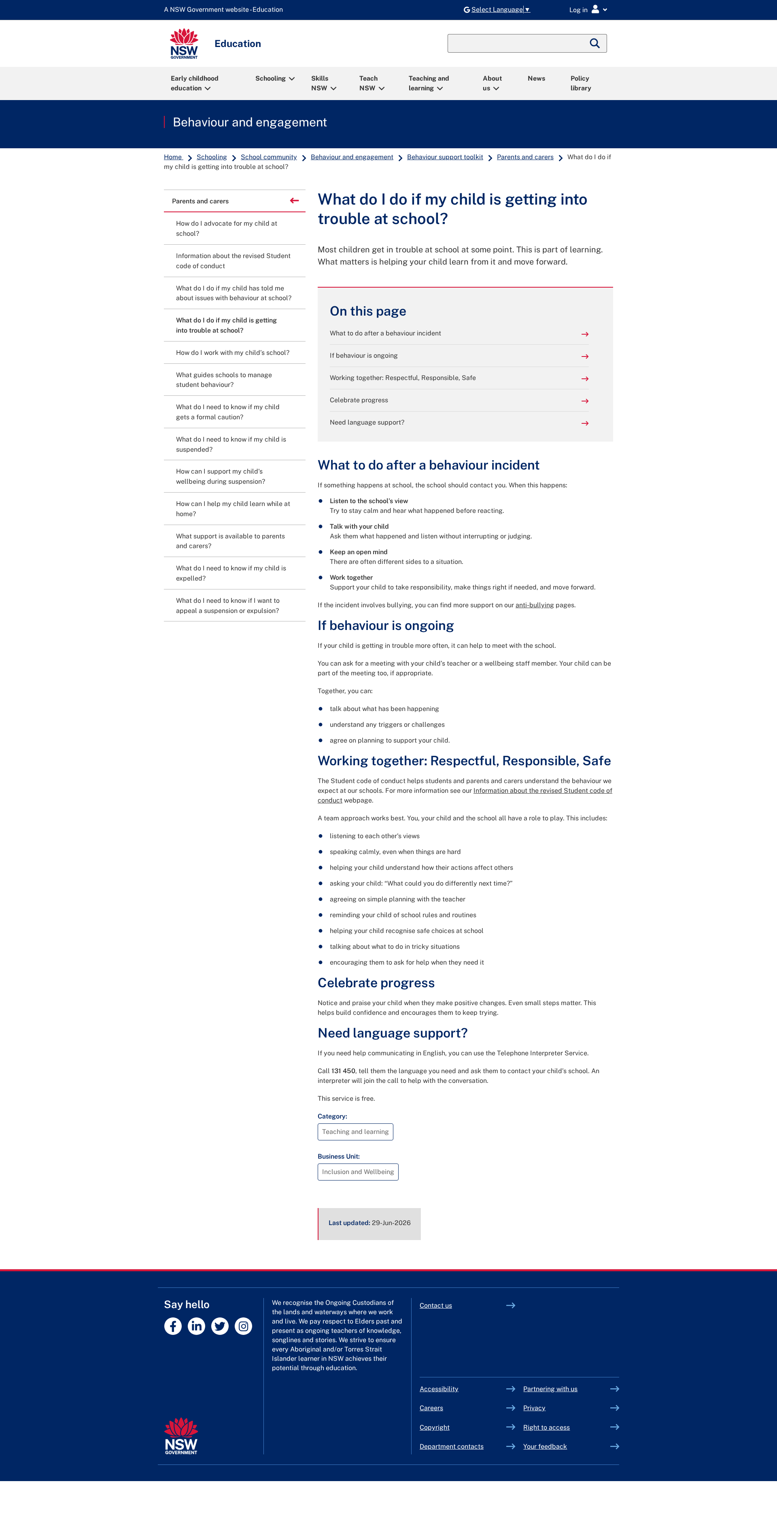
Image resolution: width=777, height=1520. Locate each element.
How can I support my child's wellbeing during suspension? (220, 476)
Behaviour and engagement (250, 122)
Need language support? (367, 422)
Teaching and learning (429, 83)
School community (269, 157)
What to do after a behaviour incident (385, 333)
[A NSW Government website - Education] (225, 10)
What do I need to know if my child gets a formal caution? (228, 412)
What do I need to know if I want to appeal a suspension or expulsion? (228, 606)
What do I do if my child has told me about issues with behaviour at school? (233, 293)
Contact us (436, 1305)
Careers (431, 1408)
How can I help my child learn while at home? (233, 509)
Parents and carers (525, 157)
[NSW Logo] (184, 43)
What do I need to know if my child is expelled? (231, 573)
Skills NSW (319, 83)
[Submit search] (595, 43)
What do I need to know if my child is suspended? (231, 444)
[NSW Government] (181, 1436)
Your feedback (545, 1446)
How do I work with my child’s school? (232, 353)
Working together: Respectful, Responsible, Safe (403, 378)
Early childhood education (195, 83)
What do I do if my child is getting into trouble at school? (226, 325)
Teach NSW (368, 83)
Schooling (270, 78)
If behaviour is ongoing (364, 355)
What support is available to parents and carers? (230, 541)
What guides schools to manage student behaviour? (224, 380)
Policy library (581, 83)
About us (492, 83)
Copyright (435, 1427)
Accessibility (439, 1389)
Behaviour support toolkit (445, 157)
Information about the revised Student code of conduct (233, 261)
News (536, 78)
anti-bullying (535, 605)
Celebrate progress (359, 400)
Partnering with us (550, 1389)
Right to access (546, 1427)
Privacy (534, 1408)
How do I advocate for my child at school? (226, 228)
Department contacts (452, 1446)
